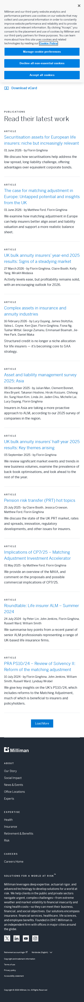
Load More (42, 723)
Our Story (10, 771)
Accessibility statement (14, 976)
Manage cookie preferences (42, 51)
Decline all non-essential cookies (42, 63)
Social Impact (13, 778)
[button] (7, 938)
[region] (42, 41)
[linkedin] (16, 938)
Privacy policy (10, 970)
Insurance (10, 826)
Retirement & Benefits (18, 833)
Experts (9, 798)
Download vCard (24, 88)
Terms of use (9, 964)
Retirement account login (14, 952)
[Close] (79, 5)
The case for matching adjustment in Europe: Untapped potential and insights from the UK (42, 196)
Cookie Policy (48, 43)
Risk (6, 840)
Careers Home (13, 861)
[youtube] (26, 938)
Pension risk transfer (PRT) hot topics (39, 500)
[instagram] (35, 938)
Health (8, 820)
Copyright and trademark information (19, 959)
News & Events (13, 785)
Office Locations (14, 792)
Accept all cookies (42, 75)
